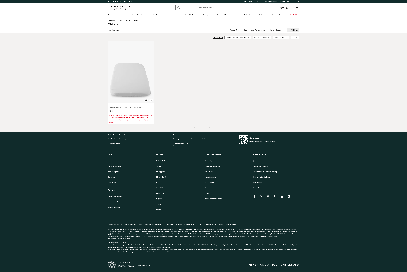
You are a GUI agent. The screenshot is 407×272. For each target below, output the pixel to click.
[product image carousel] (131, 72)
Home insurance (210, 177)
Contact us (112, 161)
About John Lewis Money (213, 199)
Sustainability (208, 224)
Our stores (295, 1)
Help (258, 1)
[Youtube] (268, 197)
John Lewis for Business (261, 177)
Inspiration (160, 199)
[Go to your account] (286, 7)
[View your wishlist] (291, 7)
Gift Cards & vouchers (164, 161)
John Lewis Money (270, 1)
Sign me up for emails (182, 143)
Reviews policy (231, 224)
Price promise (112, 182)
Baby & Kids (189, 15)
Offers (158, 204)
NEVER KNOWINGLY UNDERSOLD (120, 1)
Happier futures (258, 182)
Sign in (282, 8)
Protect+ (256, 188)
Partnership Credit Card (213, 166)
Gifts (261, 15)
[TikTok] (289, 197)
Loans (207, 193)
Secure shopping (130, 224)
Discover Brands (278, 15)
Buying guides (161, 172)
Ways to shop (248, 1)
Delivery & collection (115, 196)
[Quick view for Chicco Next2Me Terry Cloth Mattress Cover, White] (151, 100)
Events (158, 209)
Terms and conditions (115, 224)
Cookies (199, 224)
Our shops (111, 177)
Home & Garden (137, 15)
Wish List (159, 188)
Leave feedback (115, 143)
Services (159, 166)
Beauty (205, 15)
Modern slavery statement (173, 224)
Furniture (156, 15)
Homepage (111, 20)
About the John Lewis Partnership (265, 172)
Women (110, 15)
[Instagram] (282, 197)
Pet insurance (209, 182)
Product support (113, 172)
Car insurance (209, 188)
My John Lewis (284, 1)
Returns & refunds (114, 207)
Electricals (172, 15)
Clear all (218, 37)
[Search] (178, 7)
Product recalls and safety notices (150, 224)
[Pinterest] (275, 197)
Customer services (114, 166)
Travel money (209, 172)
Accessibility (219, 224)
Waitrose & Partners (260, 166)
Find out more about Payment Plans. (119, 238)
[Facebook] (254, 197)
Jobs (254, 161)
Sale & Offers (294, 15)
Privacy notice (189, 224)
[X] (261, 197)
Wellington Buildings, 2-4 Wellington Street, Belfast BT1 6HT (127, 236)
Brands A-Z (160, 193)
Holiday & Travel (244, 15)
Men (121, 15)
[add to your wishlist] (146, 100)
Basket (158, 182)
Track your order (113, 202)
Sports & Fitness (223, 15)
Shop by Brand (125, 20)
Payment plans (210, 161)
